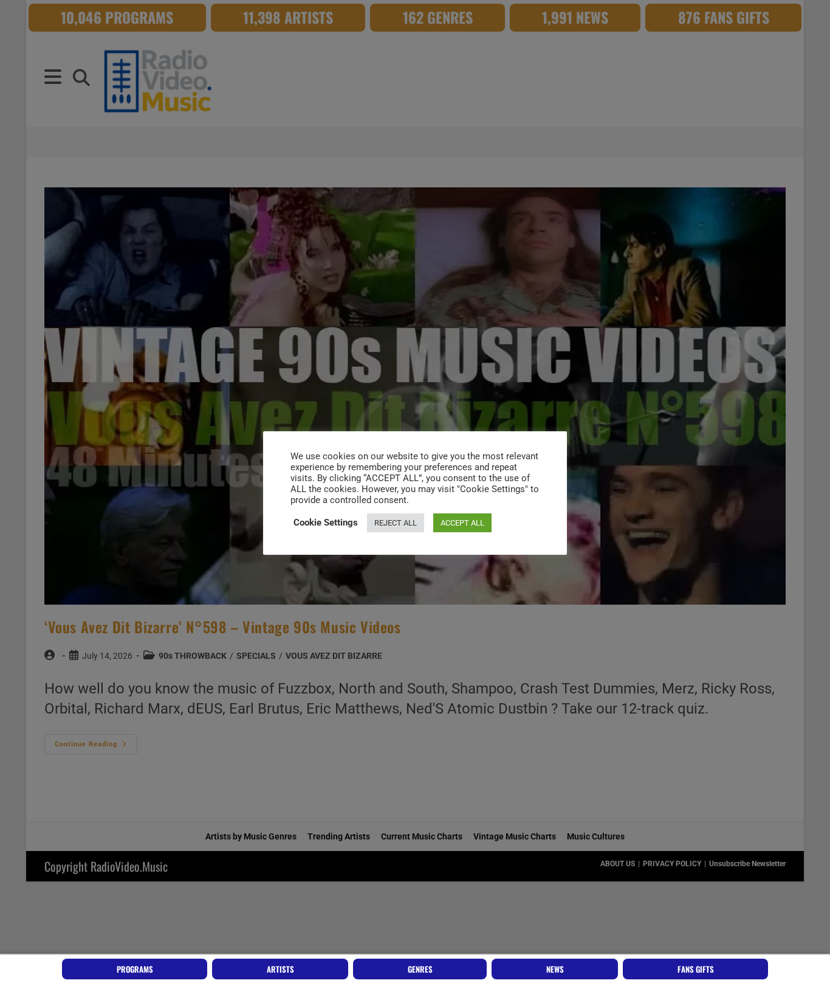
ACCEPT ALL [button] (462, 522)
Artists (280, 969)
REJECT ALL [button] (395, 522)
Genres (420, 969)
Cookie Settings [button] (325, 522)
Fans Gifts (695, 969)
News (555, 969)
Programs (135, 969)
